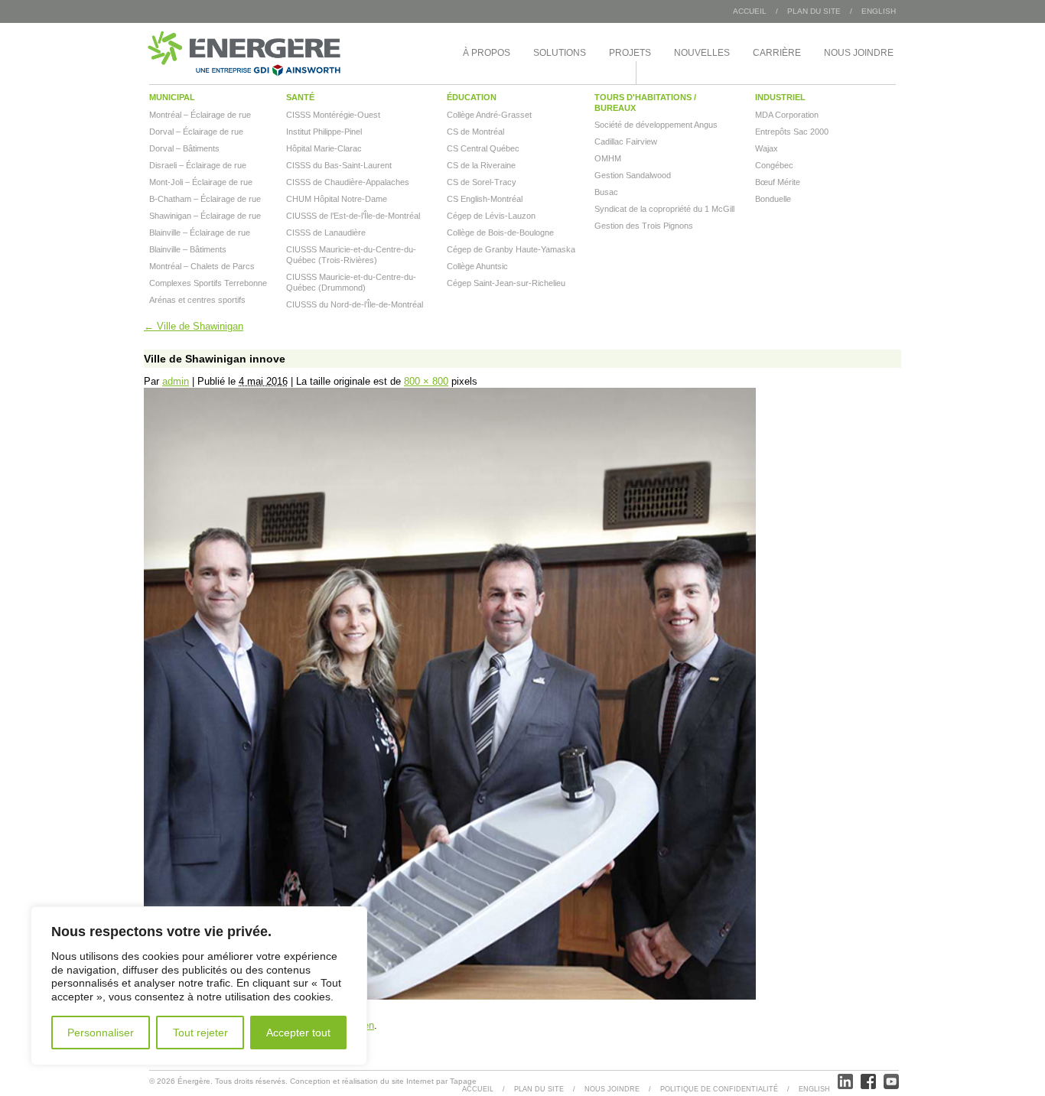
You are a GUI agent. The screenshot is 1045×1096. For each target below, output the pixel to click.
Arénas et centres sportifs (197, 299)
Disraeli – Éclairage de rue (197, 165)
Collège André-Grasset (489, 114)
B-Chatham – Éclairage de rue (205, 198)
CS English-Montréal (484, 198)
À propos (486, 52)
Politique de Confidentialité (719, 1089)
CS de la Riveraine (481, 165)
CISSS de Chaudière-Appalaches (347, 182)
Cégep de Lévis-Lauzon (491, 215)
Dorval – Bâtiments (184, 148)
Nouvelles (702, 52)
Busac (606, 192)
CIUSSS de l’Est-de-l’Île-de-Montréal (353, 215)
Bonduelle (773, 198)
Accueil (750, 11)
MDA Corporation (787, 114)
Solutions (559, 52)
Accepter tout (298, 1032)
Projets (630, 52)
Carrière (777, 52)
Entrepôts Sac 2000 (792, 131)
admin (175, 381)
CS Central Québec (483, 148)
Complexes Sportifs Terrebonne (208, 283)
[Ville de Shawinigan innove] (450, 996)
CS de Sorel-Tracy (481, 182)
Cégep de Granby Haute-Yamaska (511, 249)
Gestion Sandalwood (632, 175)
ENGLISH (878, 11)
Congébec (774, 165)
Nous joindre (859, 52)
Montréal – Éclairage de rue (200, 114)
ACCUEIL (477, 1089)
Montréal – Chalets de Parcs (202, 266)
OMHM (607, 158)
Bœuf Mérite (777, 182)
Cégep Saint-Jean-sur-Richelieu (506, 283)
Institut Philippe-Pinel (324, 131)
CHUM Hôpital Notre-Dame (336, 198)
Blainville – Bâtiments (187, 249)
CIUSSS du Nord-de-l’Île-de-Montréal (354, 304)
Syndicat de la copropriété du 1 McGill (664, 208)
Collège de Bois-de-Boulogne (500, 232)
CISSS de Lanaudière (326, 232)
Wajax (766, 148)
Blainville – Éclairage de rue (199, 232)
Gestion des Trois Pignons (643, 225)
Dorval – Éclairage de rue (196, 131)
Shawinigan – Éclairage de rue (205, 215)
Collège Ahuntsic (477, 266)
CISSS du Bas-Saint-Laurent (339, 165)
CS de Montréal (475, 131)
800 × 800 (426, 381)
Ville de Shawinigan (193, 326)
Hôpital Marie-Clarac (324, 148)
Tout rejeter (200, 1032)
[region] (199, 985)
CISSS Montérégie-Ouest (333, 114)
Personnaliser (100, 1032)
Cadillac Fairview (625, 141)
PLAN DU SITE (814, 11)
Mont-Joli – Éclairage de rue (200, 182)
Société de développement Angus (656, 124)
